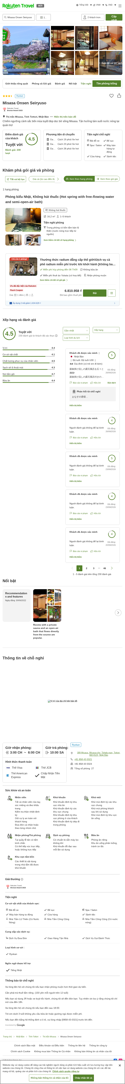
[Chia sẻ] (119, 95)
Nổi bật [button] (73, 83)
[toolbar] (58, 17)
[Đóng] (119, 1065)
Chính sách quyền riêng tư (65, 1071)
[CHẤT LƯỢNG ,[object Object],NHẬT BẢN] (13, 109)
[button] (18, 6)
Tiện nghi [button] (86, 83)
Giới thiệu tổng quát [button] (16, 83)
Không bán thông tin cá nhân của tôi (93, 1051)
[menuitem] (84, 5)
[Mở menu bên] (119, 5)
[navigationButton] (72, 568)
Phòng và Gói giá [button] (41, 83)
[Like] (111, 95)
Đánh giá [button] (60, 83)
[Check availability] (112, 293)
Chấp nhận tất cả (83, 1078)
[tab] (79, 179)
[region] (62, 1072)
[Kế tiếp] (118, 613)
